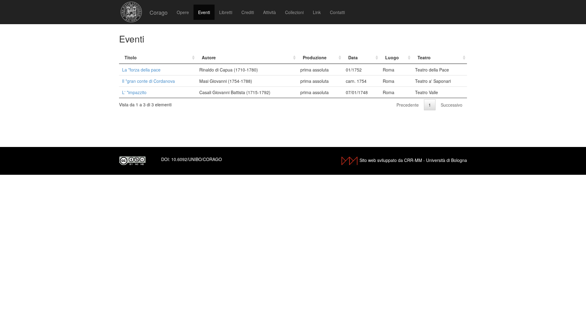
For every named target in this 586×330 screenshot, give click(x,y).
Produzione (315, 57)
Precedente (407, 105)
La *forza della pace (141, 70)
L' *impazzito (134, 92)
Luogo (392, 57)
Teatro (424, 57)
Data (353, 57)
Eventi (204, 12)
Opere (183, 12)
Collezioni (294, 12)
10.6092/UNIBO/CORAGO (196, 159)
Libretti (225, 12)
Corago (159, 12)
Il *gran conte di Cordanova (148, 81)
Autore (209, 57)
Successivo (451, 105)
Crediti (247, 12)
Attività (269, 12)
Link (317, 12)
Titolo (131, 57)
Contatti (337, 12)
